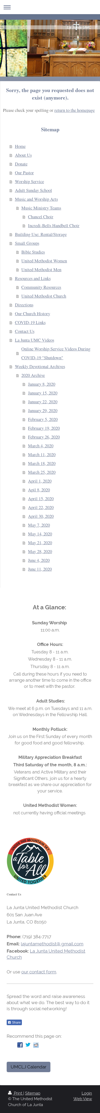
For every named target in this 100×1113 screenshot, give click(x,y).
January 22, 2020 (42, 402)
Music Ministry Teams (41, 208)
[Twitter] (28, 1045)
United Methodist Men (41, 270)
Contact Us (24, 331)
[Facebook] (20, 1045)
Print (18, 1093)
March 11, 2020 (41, 454)
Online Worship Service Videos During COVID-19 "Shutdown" (55, 353)
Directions (24, 305)
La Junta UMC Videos (34, 340)
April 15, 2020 (41, 499)
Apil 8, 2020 (39, 490)
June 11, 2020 (40, 569)
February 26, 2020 (44, 437)
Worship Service (29, 181)
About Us (23, 155)
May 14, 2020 (40, 534)
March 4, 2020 (40, 446)
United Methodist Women (44, 261)
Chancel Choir (40, 217)
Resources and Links (33, 278)
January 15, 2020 (42, 393)
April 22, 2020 (41, 507)
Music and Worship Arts (36, 199)
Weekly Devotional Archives (40, 366)
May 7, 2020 (39, 525)
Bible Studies (33, 252)
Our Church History (32, 314)
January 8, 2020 (41, 384)
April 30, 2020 (41, 516)
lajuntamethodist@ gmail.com (52, 943)
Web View (82, 1098)
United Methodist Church (43, 296)
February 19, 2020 (44, 428)
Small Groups (27, 243)
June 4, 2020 (39, 560)
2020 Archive (33, 375)
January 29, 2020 (42, 410)
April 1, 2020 (39, 481)
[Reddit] (36, 1045)
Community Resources (41, 287)
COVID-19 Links (30, 322)
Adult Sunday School (33, 190)
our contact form (38, 971)
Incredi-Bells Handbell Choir (53, 225)
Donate (21, 164)
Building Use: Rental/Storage (41, 234)
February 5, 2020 (43, 419)
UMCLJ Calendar (28, 1066)
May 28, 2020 (40, 551)
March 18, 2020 (41, 463)
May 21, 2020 (40, 543)
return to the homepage (74, 110)
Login (87, 1093)
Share (16, 1022)
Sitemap (32, 1093)
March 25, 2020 (41, 472)
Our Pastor (24, 173)
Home (20, 146)
